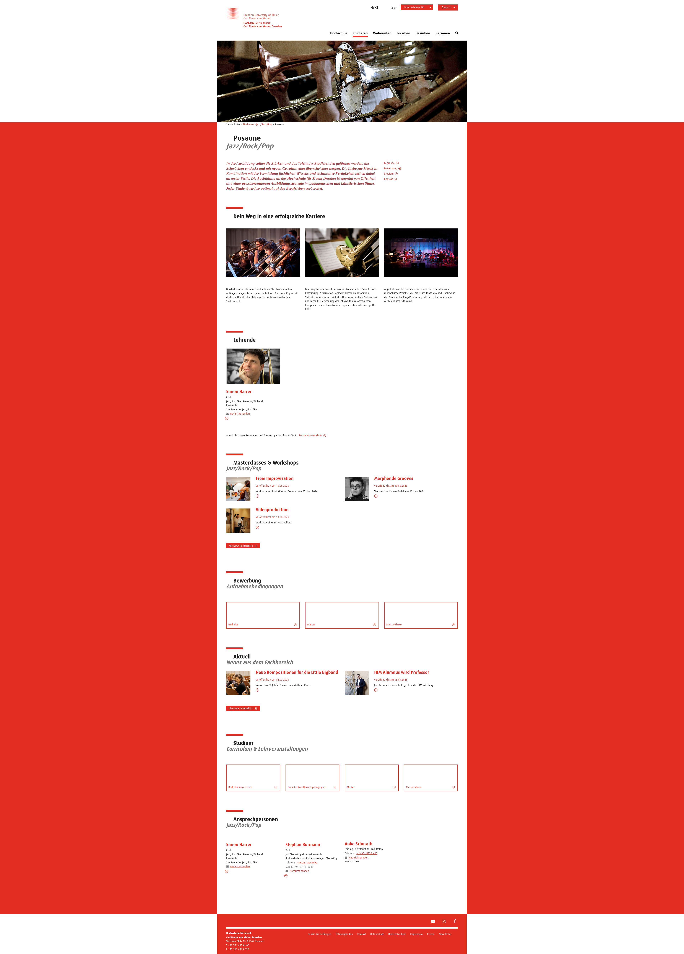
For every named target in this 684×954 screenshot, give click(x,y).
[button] (457, 33)
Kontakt (388, 178)
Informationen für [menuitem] (414, 7)
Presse (430, 933)
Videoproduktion (272, 509)
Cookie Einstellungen (319, 933)
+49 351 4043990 (307, 862)
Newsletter (445, 933)
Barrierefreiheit (397, 933)
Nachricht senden (240, 413)
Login (394, 7)
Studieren (248, 124)
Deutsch (446, 7)
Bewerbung (390, 168)
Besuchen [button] (423, 33)
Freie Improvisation (275, 478)
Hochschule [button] (338, 33)
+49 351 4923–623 (366, 853)
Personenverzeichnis (310, 435)
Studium (389, 173)
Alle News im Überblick (241, 545)
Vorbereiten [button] (382, 33)
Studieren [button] (360, 33)
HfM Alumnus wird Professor (401, 672)
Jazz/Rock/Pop (264, 124)
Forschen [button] (403, 33)
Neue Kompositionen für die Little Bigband (297, 672)
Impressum (416, 933)
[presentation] (253, 366)
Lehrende (389, 162)
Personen (443, 33)
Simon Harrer (239, 391)
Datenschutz (377, 933)
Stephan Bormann (303, 844)
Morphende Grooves (393, 478)
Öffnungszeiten (344, 933)
